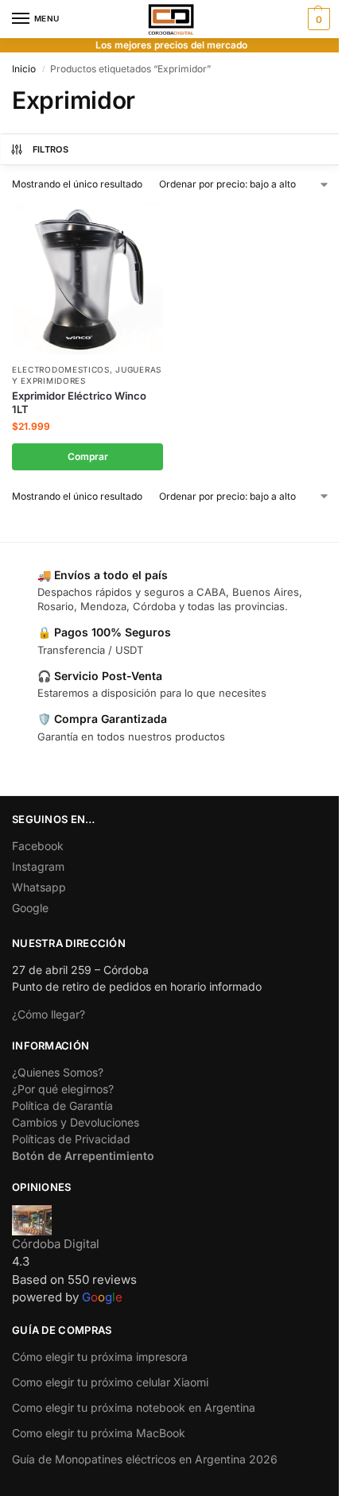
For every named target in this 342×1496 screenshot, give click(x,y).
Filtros (50, 149)
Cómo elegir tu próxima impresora (100, 1356)
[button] (317, 19)
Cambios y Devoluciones (75, 1122)
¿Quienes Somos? (57, 1072)
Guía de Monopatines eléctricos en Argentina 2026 (145, 1459)
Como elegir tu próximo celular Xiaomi (110, 1382)
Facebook (38, 845)
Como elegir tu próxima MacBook (98, 1433)
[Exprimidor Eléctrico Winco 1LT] (87, 278)
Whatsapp (39, 887)
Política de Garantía (62, 1105)
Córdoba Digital (55, 1243)
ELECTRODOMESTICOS (61, 369)
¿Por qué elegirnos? (63, 1089)
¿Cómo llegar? (48, 1014)
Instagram (38, 866)
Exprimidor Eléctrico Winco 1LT (79, 402)
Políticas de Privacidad (71, 1139)
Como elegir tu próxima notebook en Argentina (133, 1407)
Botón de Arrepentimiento (83, 1155)
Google (30, 907)
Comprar (88, 456)
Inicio (24, 69)
